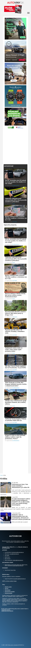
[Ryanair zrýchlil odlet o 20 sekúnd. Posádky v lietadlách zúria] (15, 328)
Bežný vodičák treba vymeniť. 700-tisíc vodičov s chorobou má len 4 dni (16, 218)
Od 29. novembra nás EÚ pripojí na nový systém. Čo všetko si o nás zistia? (15, 182)
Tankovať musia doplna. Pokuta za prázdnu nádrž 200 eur (15, 419)
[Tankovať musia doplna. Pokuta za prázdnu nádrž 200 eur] (15, 418)
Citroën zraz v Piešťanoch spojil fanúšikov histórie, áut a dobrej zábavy (15, 402)
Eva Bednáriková (15, 185)
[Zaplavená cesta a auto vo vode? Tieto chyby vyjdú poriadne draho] (15, 347)
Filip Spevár (14, 316)
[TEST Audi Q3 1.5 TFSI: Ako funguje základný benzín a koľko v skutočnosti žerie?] (15, 381)
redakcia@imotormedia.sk (18, 560)
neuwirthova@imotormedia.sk (19, 578)
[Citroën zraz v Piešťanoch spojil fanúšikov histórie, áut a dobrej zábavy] (15, 399)
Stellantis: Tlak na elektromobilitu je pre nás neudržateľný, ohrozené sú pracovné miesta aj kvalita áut (21, 517)
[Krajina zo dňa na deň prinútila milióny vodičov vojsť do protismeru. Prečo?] (15, 434)
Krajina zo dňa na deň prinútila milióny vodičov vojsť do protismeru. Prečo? (15, 437)
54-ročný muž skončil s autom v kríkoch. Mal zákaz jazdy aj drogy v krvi (15, 313)
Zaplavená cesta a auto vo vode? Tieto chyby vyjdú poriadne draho (13, 349)
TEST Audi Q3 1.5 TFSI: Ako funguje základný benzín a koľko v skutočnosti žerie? (16, 384)
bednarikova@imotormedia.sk (18, 552)
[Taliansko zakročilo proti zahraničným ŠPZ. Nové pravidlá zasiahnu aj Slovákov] (15, 197)
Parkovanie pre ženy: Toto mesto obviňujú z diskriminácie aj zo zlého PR (20, 486)
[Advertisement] (15, 145)
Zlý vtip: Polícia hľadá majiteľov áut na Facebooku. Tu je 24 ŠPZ (15, 366)
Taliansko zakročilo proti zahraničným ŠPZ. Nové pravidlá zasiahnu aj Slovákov (16, 200)
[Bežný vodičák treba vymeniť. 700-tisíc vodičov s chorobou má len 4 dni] (15, 215)
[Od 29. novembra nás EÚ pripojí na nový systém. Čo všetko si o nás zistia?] (15, 179)
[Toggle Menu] (28, 13)
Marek (13, 203)
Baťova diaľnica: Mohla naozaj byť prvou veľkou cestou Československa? (15, 295)
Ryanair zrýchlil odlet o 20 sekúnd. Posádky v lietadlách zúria (15, 331)
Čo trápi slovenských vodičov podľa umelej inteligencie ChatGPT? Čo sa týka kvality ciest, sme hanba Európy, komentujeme (21, 502)
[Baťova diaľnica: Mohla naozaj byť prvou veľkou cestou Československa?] (15, 292)
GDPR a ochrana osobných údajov (9, 581)
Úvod (1, 475)
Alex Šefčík (14, 221)
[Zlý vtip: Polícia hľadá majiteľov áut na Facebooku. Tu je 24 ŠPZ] (15, 365)
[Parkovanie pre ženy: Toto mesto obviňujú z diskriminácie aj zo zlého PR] (5, 492)
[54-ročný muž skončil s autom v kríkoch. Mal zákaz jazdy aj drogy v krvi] (15, 310)
